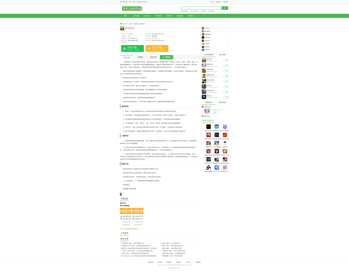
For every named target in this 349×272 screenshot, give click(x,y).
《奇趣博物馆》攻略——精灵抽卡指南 (172, 256)
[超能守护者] (204, 65)
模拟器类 (142, 24)
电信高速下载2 (127, 219)
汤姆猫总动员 (210, 75)
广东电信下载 (138, 222)
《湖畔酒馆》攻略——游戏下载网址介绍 (132, 243)
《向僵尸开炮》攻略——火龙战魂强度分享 (173, 253)
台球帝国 (207, 40)
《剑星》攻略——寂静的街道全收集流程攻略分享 (135, 253)
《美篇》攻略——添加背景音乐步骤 (171, 248)
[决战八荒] (204, 86)
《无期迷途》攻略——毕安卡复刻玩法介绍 (173, 251)
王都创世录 (210, 69)
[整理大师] (204, 97)
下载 (226, 60)
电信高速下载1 (127, 216)
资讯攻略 (136, 16)
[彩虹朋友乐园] (204, 91)
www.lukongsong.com (158, 40)
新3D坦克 (209, 59)
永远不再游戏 (211, 11)
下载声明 (178, 262)
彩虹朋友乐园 (210, 90)
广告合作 (188, 262)
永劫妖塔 (207, 46)
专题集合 (225, 2)
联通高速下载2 (139, 219)
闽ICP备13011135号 (174, 268)
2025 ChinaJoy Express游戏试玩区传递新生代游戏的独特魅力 (138, 256)
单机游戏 (180, 16)
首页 (212, 2)
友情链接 (198, 262)
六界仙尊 (207, 43)
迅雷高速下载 (126, 212)
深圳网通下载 (138, 225)
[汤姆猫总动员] (204, 76)
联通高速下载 (138, 209)
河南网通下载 (126, 225)
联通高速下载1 (139, 216)
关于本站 (159, 262)
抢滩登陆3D (207, 34)
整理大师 (209, 96)
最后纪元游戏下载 (194, 11)
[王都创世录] (204, 70)
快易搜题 (203, 11)
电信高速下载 (126, 209)
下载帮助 (168, 262)
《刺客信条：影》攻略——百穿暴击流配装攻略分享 (135, 245)
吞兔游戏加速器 (184, 11)
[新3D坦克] (204, 60)
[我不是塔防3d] (204, 81)
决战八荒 (209, 85)
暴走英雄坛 (207, 31)
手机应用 (158, 16)
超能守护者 (210, 64)
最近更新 (218, 2)
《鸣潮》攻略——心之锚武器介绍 (170, 243)
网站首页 (150, 262)
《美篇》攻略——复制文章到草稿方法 (172, 245)
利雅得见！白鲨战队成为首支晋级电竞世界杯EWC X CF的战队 (139, 248)
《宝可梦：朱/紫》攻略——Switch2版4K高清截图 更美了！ (138, 251)
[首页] (134, 9)
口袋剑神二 (207, 37)
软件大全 (147, 16)
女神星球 (207, 50)
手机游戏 (169, 16)
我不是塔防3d (210, 80)
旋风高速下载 (138, 212)
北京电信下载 (126, 222)
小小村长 (207, 28)
